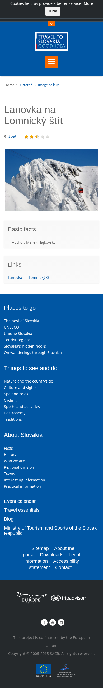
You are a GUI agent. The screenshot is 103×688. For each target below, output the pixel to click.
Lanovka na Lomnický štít (30, 277)
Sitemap (40, 548)
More (88, 3)
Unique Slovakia (18, 333)
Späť (12, 136)
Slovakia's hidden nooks (25, 346)
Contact (63, 567)
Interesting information (24, 479)
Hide (53, 11)
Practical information (22, 486)
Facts (8, 448)
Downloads (51, 554)
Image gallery (48, 84)
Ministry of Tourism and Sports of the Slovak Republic (50, 530)
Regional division (19, 467)
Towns (9, 473)
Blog (8, 519)
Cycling (10, 400)
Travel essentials (21, 510)
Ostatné (26, 84)
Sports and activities (22, 406)
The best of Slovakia (21, 320)
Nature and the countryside (28, 381)
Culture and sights (20, 387)
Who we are (14, 460)
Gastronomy (14, 412)
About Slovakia (23, 435)
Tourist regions (17, 339)
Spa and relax (16, 393)
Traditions (13, 419)
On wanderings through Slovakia (33, 352)
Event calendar (20, 501)
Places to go (20, 307)
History (10, 454)
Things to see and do (30, 368)
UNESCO (11, 327)
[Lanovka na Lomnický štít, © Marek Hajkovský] (51, 180)
